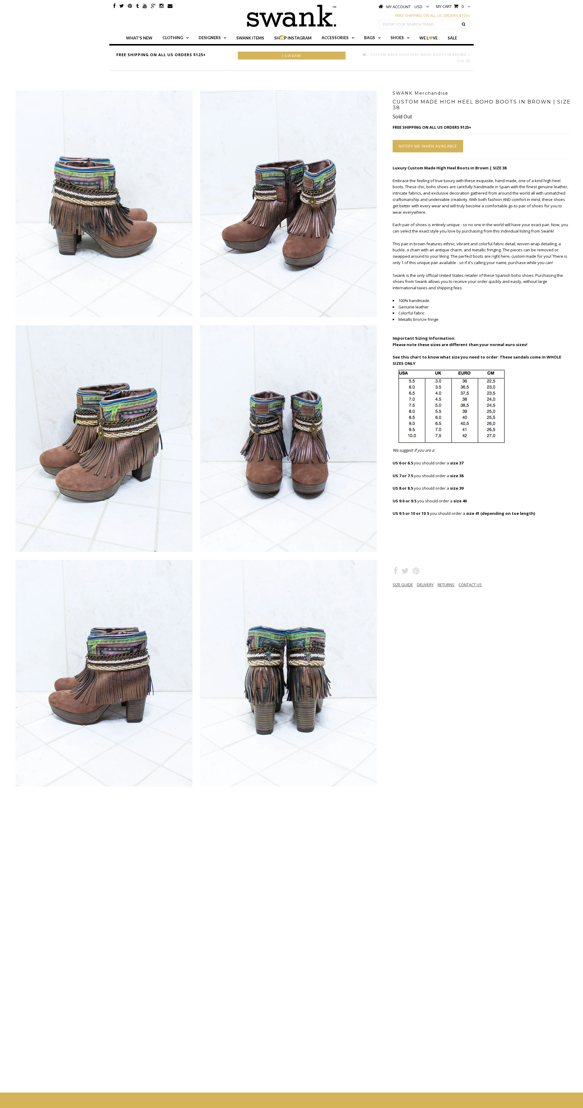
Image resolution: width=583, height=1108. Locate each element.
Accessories (335, 37)
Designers (210, 37)
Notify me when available (428, 146)
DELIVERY (425, 584)
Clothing (172, 37)
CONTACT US (470, 584)
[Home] (364, 54)
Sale (452, 38)
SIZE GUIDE (403, 584)
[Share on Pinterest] (416, 572)
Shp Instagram (293, 38)
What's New (139, 38)
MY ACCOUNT (398, 6)
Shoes (397, 37)
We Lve (428, 38)
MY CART (450, 6)
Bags (369, 37)
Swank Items (250, 38)
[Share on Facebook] (395, 572)
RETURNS (446, 584)
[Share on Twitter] (405, 572)
